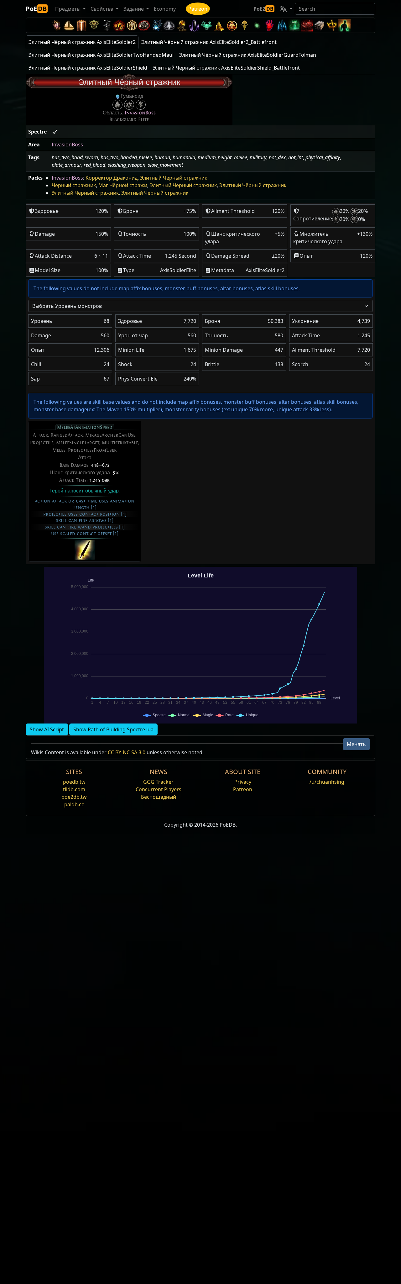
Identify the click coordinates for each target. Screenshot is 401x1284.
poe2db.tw (74, 796)
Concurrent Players (158, 789)
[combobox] (200, 306)
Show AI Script (47, 729)
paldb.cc (74, 804)
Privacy (242, 781)
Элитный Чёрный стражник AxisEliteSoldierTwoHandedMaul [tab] (101, 54)
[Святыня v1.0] (332, 25)
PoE (36, 8)
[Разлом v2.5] (269, 25)
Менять (356, 744)
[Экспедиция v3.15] (106, 25)
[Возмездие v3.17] (94, 25)
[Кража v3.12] (144, 25)
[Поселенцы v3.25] (69, 25)
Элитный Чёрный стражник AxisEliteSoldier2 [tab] (82, 42)
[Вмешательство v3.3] (232, 25)
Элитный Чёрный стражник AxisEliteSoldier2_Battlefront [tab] (209, 42)
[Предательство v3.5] (206, 25)
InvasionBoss (140, 113)
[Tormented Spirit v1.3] (294, 25)
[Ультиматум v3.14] (119, 25)
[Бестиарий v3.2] (244, 25)
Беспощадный (158, 796)
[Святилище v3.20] (81, 25)
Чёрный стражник (74, 185)
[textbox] (196, 306)
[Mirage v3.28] (56, 25)
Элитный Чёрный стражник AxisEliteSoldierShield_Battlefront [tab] (226, 67)
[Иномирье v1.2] (307, 25)
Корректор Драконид (112, 177)
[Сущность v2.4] (282, 25)
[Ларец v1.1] (319, 25)
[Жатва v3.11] (156, 25)
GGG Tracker (158, 781)
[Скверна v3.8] (181, 25)
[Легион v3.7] (194, 25)
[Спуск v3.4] (219, 25)
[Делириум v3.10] (169, 25)
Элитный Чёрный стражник (173, 177)
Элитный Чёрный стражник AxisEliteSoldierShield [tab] (88, 67)
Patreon (197, 8)
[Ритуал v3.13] (131, 25)
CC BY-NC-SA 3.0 (126, 752)
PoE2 (263, 8)
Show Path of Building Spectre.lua (113, 729)
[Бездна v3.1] (257, 25)
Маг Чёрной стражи (122, 185)
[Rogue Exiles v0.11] (344, 25)
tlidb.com (74, 789)
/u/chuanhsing (327, 781)
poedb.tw (74, 781)
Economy (165, 8)
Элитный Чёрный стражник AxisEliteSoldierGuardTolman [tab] (247, 54)
